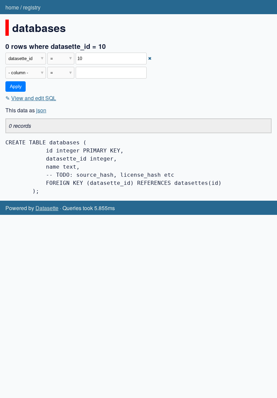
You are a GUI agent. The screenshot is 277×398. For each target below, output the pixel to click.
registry (32, 7)
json (41, 110)
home (12, 7)
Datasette (46, 208)
